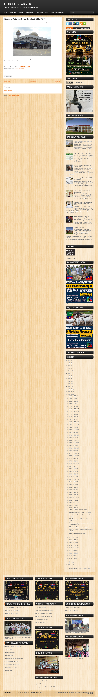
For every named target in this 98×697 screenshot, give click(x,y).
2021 (69, 370)
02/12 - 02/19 (73, 542)
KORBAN (21, 12)
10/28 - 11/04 (73, 419)
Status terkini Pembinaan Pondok (44, 610)
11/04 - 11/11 (73, 417)
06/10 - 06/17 (73, 471)
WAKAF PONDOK (29, 12)
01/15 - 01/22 (73, 553)
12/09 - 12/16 (73, 404)
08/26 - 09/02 (73, 443)
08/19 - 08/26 (73, 445)
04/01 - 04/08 (73, 497)
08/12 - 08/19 (73, 448)
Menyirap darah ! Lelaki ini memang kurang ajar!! (81, 217)
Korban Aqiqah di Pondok (42, 619)
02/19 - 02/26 (73, 540)
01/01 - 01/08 (73, 558)
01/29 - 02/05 (73, 548)
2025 (69, 360)
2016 (69, 384)
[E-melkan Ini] (5, 76)
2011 (69, 562)
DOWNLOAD (25, 67)
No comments (51, 22)
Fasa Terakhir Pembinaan (42, 622)
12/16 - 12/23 (73, 401)
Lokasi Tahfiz (8, 649)
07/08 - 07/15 (73, 461)
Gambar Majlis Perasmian (11, 664)
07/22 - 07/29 (73, 456)
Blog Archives (85, 28)
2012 (69, 394)
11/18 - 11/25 (73, 411)
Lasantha (78, 692)
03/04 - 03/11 (73, 508)
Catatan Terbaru (7, 81)
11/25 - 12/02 (73, 409)
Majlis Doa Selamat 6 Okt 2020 (43, 613)
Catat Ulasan (8, 90)
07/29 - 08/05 (73, 453)
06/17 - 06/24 (73, 469)
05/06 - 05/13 (73, 484)
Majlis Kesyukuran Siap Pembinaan (14, 607)
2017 (69, 381)
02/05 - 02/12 (73, 545)
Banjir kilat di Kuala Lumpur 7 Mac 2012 (80, 512)
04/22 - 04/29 (73, 489)
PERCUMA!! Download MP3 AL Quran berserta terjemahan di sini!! (83, 203)
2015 (69, 386)
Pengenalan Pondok (40, 607)
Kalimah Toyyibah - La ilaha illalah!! (78, 527)
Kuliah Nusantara (19, 68)
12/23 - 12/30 (73, 398)
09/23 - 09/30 (73, 432)
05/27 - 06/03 (73, 476)
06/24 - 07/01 (73, 466)
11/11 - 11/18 (73, 414)
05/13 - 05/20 (73, 482)
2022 (69, 368)
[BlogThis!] (7, 76)
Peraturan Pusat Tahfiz (10, 667)
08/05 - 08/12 (73, 450)
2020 (69, 373)
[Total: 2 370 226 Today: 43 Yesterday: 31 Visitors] (70, 257)
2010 (69, 564)
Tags (76, 28)
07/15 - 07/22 (73, 458)
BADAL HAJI (13, 12)
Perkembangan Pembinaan (11, 610)
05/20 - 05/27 (73, 479)
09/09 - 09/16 (73, 437)
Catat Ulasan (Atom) (14, 95)
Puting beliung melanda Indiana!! (78, 533)
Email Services (90, 693)
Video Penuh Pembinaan (11, 613)
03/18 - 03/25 (73, 502)
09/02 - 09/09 (73, 440)
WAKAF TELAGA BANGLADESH (57, 12)
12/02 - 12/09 (73, 406)
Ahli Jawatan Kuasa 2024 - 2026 (13, 646)
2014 (69, 389)
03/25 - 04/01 (73, 500)
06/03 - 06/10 (73, 474)
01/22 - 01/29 (73, 550)
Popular (69, 28)
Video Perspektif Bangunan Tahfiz (13, 658)
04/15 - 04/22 (73, 492)
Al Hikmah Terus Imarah (71, 610)
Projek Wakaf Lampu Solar (42, 684)
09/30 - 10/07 (73, 430)
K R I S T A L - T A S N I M (17, 4)
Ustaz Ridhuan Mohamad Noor (38, 22)
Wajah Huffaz (8, 670)
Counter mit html (70, 258)
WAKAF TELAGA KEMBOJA (42, 12)
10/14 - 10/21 (73, 424)
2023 (69, 365)
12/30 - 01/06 (73, 396)
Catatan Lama (58, 81)
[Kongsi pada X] (9, 76)
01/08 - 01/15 (73, 555)
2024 (69, 363)
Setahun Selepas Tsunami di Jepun (78, 509)
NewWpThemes (63, 692)
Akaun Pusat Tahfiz (9, 652)
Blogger (88, 568)
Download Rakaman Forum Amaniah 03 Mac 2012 (24, 19)
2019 (69, 376)
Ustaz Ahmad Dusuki (23, 22)
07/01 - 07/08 (73, 463)
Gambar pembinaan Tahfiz (11, 661)
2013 (69, 391)
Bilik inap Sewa (8, 655)
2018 (69, 378)
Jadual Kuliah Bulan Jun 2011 (82, 154)
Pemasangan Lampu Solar (42, 681)
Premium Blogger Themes (87, 692)
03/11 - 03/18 (73, 505)
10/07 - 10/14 (73, 427)
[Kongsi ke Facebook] (11, 76)
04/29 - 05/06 (73, 487)
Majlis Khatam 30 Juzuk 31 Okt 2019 (45, 616)
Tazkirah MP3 (14, 22)
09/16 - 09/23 (73, 435)
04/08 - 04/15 (73, 495)
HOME (5, 12)
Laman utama (33, 81)
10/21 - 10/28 (73, 422)
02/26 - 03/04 (73, 537)
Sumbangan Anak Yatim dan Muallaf (45, 687)
